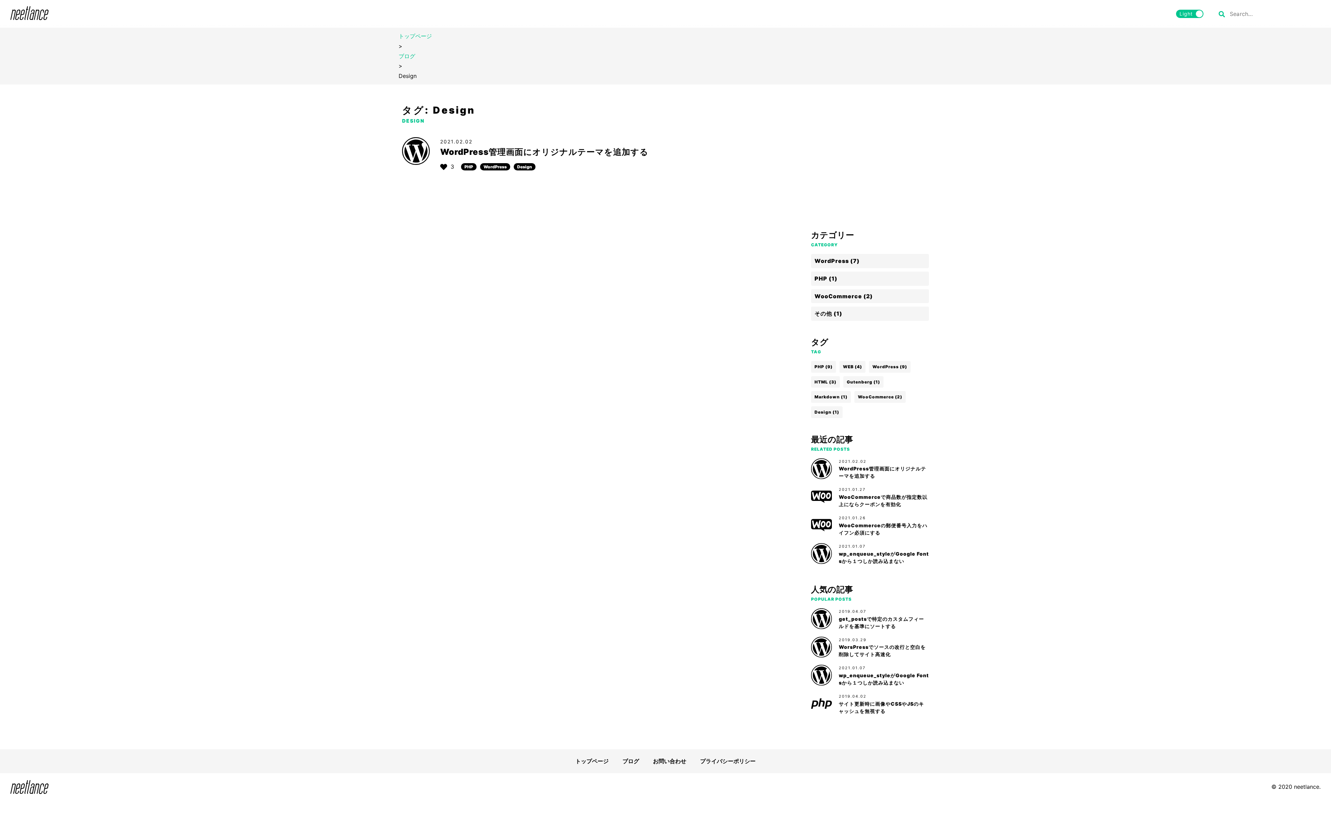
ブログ (407, 56)
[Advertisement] (870, 164)
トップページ (415, 36)
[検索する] (1221, 14)
